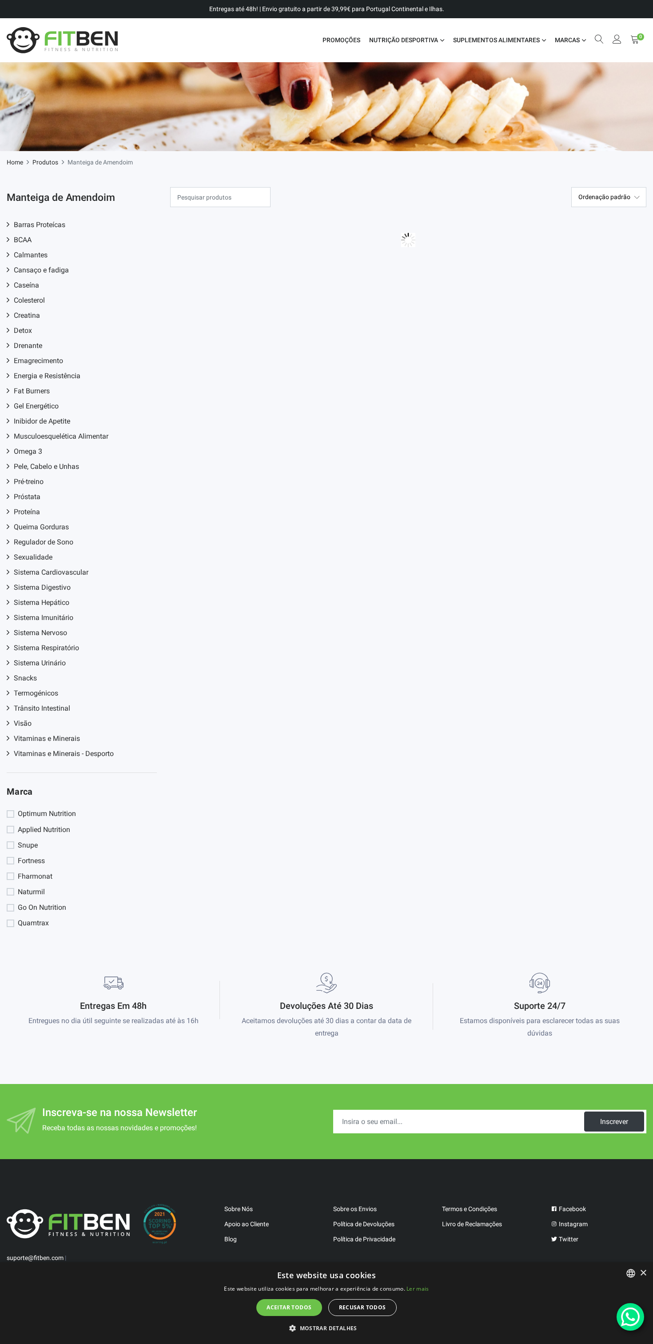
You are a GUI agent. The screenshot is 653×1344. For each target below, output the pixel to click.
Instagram (572, 1224)
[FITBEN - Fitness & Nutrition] (62, 40)
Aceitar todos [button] (289, 1307)
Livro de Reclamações (472, 1224)
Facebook (571, 1208)
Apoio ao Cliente (246, 1224)
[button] (326, 1328)
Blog (230, 1239)
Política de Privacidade (364, 1239)
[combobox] (630, 1273)
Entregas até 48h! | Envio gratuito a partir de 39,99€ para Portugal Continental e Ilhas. (326, 8)
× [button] (643, 1273)
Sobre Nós (238, 1208)
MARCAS (567, 40)
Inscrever (614, 1121)
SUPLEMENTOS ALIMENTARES (496, 40)
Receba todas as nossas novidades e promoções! (119, 1128)
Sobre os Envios (355, 1208)
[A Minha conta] (617, 40)
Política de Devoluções (363, 1224)
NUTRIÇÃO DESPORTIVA (403, 40)
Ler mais (417, 1288)
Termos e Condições (469, 1208)
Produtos (45, 162)
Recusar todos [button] (362, 1307)
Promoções (341, 40)
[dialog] (326, 1303)
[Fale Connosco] (630, 1317)
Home (15, 162)
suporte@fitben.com (35, 1257)
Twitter (567, 1239)
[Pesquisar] (599, 40)
